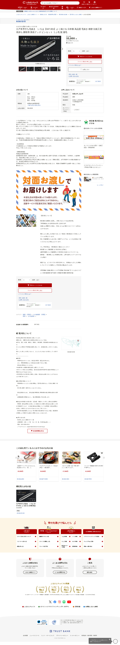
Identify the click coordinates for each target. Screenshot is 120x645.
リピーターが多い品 (22, 541)
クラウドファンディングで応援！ (92, 536)
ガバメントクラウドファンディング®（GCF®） (55, 606)
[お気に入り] (115, 641)
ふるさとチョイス (29, 606)
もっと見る (100, 185)
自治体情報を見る (38, 431)
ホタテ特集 (74, 541)
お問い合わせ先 (74, 76)
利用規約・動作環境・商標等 (89, 635)
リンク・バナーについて (47, 635)
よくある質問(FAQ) (60, 572)
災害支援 (77, 606)
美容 (24, 316)
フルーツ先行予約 (43, 546)
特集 (62, 7)
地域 (34, 8)
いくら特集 (74, 536)
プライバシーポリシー (62, 635)
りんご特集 (64, 541)
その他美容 (31, 316)
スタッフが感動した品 (44, 541)
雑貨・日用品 (27, 314)
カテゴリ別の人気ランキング (24, 536)
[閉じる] (109, 639)
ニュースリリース (34, 635)
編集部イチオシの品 (44, 536)
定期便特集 (74, 546)
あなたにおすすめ (54, 7)
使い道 (70, 8)
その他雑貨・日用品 (39, 314)
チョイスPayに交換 (88, 541)
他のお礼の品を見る (34, 105)
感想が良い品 (20, 546)
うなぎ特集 (64, 536)
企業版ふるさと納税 (91, 606)
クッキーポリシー (75, 635)
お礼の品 (22, 8)
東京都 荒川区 (21, 513)
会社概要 (25, 635)
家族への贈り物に (88, 546)
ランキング (43, 7)
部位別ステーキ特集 (65, 546)
